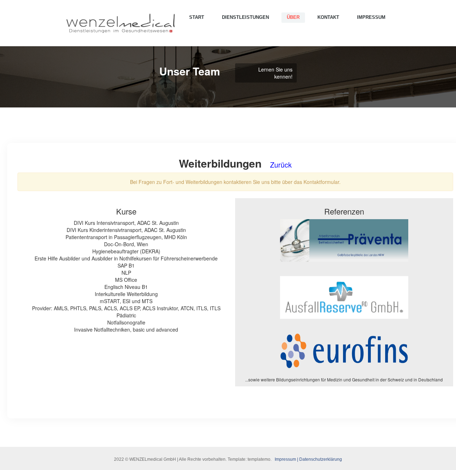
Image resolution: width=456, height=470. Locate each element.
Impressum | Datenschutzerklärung (308, 459)
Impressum (371, 17)
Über (293, 17)
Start (196, 17)
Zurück (281, 165)
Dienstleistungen (245, 17)
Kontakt (328, 17)
